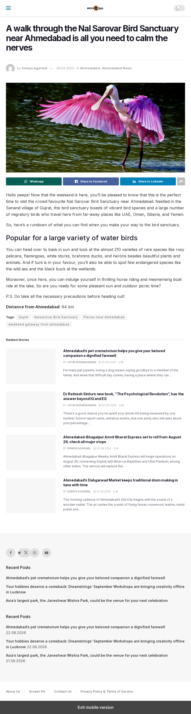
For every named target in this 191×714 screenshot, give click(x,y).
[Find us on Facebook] (10, 552)
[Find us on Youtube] (46, 552)
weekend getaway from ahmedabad (38, 324)
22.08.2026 (108, 362)
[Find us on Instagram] (34, 552)
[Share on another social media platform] (181, 181)
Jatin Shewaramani (81, 362)
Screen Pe (37, 691)
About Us (13, 691)
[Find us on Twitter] (22, 552)
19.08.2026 (103, 491)
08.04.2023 (65, 68)
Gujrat (24, 317)
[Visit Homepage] (95, 8)
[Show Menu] (8, 8)
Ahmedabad (90, 68)
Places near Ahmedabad (104, 317)
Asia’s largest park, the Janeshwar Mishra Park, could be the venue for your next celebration (87, 600)
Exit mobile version (96, 707)
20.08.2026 (108, 405)
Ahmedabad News (117, 68)
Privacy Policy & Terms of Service (107, 691)
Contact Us (63, 691)
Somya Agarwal (34, 68)
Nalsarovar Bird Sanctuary (56, 317)
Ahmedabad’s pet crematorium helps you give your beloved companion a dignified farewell (85, 578)
